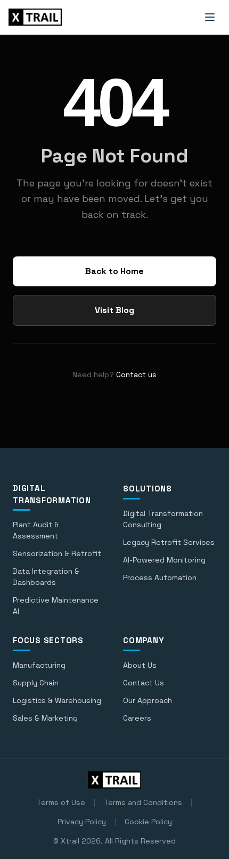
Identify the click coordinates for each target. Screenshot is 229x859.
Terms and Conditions (143, 802)
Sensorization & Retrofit (57, 553)
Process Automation (160, 577)
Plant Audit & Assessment (36, 530)
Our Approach (147, 700)
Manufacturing (39, 665)
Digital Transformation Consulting (163, 519)
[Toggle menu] (209, 17)
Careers (137, 718)
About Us (140, 665)
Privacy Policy (82, 821)
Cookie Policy (148, 821)
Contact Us (143, 683)
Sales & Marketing (45, 718)
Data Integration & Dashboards (46, 576)
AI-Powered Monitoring (164, 560)
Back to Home (114, 271)
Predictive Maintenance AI (56, 605)
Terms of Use (61, 802)
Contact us (136, 374)
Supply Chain (36, 683)
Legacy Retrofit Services (169, 542)
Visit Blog (114, 310)
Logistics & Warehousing (57, 700)
